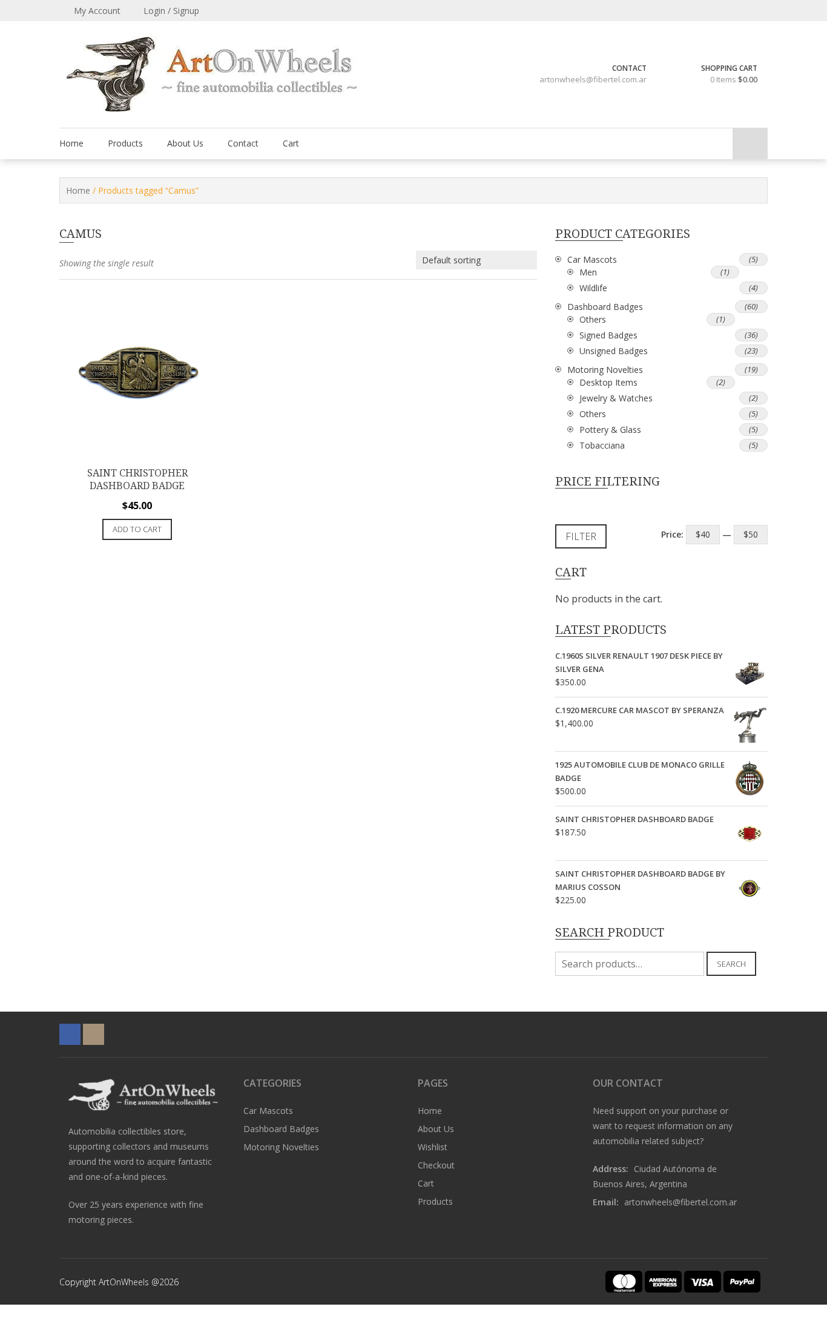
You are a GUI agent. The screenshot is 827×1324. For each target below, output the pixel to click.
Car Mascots (592, 259)
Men (588, 272)
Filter (580, 536)
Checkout (436, 1165)
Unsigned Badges (613, 351)
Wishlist (432, 1147)
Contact (243, 143)
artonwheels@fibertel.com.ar (593, 79)
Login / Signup (170, 10)
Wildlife (593, 288)
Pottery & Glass (610, 429)
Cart (291, 143)
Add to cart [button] (137, 529)
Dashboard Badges (605, 306)
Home (71, 143)
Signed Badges (608, 335)
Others (592, 319)
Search (731, 963)
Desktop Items (608, 382)
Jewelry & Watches (616, 398)
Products (125, 143)
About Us (185, 143)
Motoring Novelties (605, 369)
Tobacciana (602, 445)
